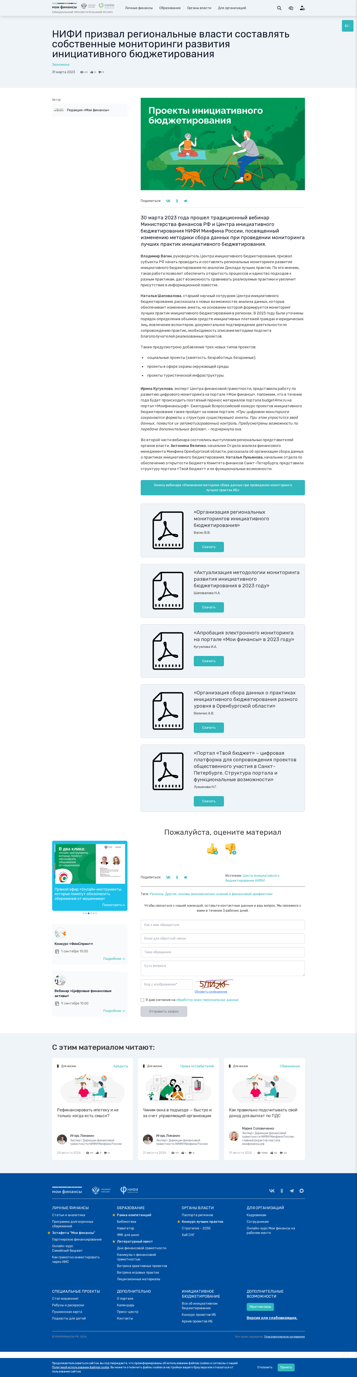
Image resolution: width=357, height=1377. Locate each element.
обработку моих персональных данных (207, 1000)
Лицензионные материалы (138, 1279)
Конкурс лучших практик (202, 1222)
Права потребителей (197, 1066)
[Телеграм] (291, 1190)
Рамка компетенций (134, 1215)
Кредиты (121, 1066)
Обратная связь (260, 1307)
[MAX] (301, 1190)
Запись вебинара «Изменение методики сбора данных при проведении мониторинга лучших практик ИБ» (223, 487)
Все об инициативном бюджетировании (200, 1306)
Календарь (125, 1305)
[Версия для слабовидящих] (290, 8)
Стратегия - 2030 (196, 1228)
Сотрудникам (258, 1222)
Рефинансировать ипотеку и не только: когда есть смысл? (88, 1112)
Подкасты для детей (69, 1318)
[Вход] (302, 8)
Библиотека (126, 1222)
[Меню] (348, 26)
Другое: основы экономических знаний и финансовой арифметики (219, 894)
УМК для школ (128, 1235)
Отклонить (265, 1367)
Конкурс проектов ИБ (199, 1315)
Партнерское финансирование (77, 1239)
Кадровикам (256, 1215)
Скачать (208, 547)
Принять (286, 1367)
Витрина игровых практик (138, 1272)
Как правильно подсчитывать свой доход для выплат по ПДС (263, 1112)
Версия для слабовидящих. (272, 1318)
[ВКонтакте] (272, 1190)
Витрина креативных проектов (142, 1266)
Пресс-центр (127, 1312)
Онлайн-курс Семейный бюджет (67, 1248)
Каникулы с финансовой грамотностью (136, 1257)
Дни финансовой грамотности (141, 1248)
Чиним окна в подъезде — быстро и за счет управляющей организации (177, 1112)
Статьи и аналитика (68, 1215)
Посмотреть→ (113, 905)
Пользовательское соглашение (284, 1336)
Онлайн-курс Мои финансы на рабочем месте (271, 1230)
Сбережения (290, 1066)
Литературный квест (135, 1241)
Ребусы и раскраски (68, 1305)
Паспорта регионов (197, 1215)
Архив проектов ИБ (197, 1321)
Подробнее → (114, 959)
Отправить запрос (164, 1011)
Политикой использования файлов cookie (80, 1367)
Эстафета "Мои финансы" (73, 1233)
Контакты (125, 1318)
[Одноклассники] (281, 1190)
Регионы (156, 894)
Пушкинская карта (67, 1312)
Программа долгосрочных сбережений (72, 1224)
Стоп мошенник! (65, 1299)
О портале (125, 1299)
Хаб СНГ (188, 1235)
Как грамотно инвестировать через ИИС (76, 1259)
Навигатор (125, 1228)
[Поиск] (279, 8)
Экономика (60, 65)
